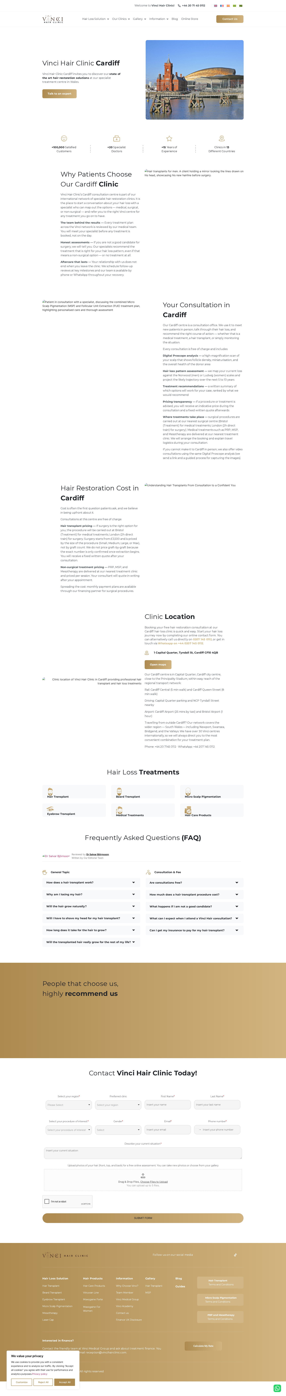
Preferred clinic (118, 1096)
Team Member (124, 1292)
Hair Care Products (94, 1285)
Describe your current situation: (143, 1143)
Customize (21, 1382)
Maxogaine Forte (93, 1299)
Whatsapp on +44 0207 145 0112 (180, 643)
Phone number (217, 1121)
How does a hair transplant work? (69, 882)
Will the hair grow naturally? (66, 906)
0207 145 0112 (202, 639)
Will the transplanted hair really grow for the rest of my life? (88, 942)
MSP (148, 1292)
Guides (180, 1286)
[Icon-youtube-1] (201, 1255)
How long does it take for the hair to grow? (76, 930)
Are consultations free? (166, 882)
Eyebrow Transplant (53, 1299)
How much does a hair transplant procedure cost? (184, 894)
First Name (168, 1096)
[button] (91, 882)
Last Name (217, 1096)
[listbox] (69, 1105)
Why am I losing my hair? (64, 894)
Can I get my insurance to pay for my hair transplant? (187, 930)
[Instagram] (222, 1255)
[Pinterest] (229, 1255)
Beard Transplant (52, 1292)
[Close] (76, 1353)
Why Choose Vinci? (127, 1285)
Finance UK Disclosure (129, 1319)
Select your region (69, 1096)
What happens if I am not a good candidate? (181, 906)
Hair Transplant (50, 1285)
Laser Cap (48, 1319)
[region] (43, 1370)
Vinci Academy (124, 1306)
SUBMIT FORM (143, 1218)
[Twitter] (242, 1255)
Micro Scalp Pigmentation (57, 1306)
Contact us (122, 1313)
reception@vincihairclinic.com (106, 1352)
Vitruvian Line (91, 1292)
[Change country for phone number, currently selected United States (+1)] (198, 1129)
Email (167, 1121)
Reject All (43, 1382)
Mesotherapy (50, 1313)
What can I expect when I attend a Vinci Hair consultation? (191, 918)
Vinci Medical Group (127, 1299)
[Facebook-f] (208, 1255)
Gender (118, 1121)
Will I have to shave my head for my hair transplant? (83, 918)
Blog (178, 1278)
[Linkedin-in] (215, 1255)
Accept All (64, 1382)
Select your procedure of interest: (69, 1121)
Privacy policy (39, 1373)
